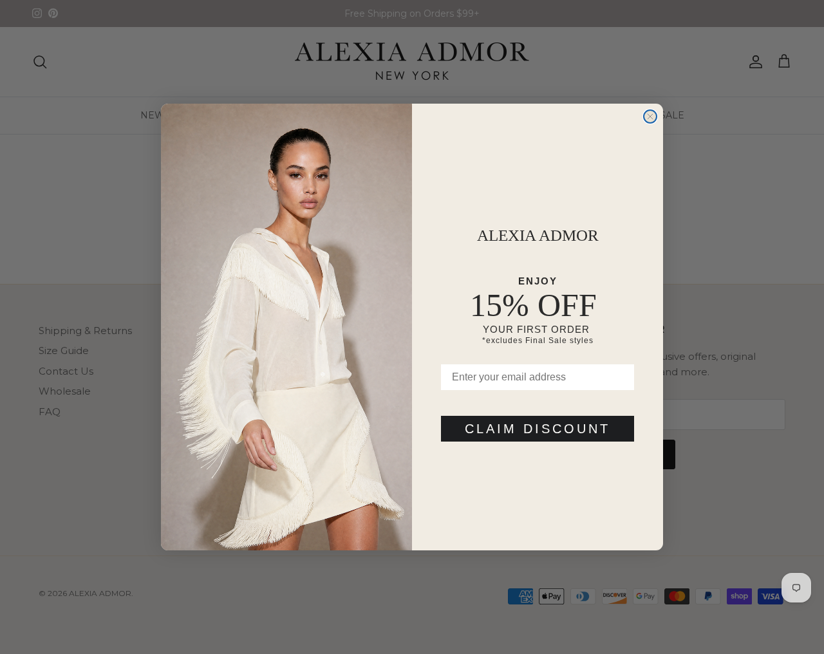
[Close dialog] (650, 116)
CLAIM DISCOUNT (537, 429)
